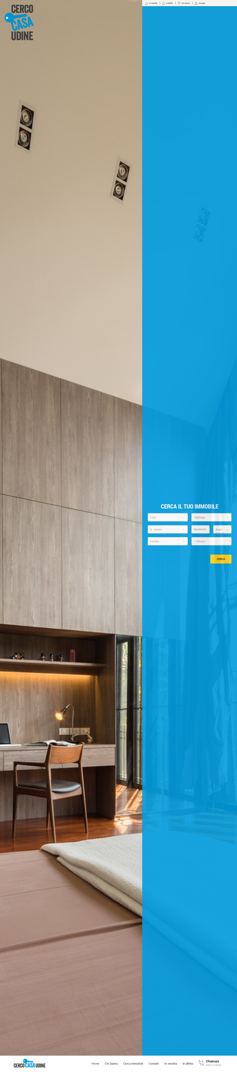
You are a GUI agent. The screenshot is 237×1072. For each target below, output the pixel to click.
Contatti (154, 1063)
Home (95, 1063)
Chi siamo (185, 3)
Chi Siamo (111, 1063)
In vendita (170, 1063)
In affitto (188, 1063)
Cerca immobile (133, 1063)
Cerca (221, 559)
